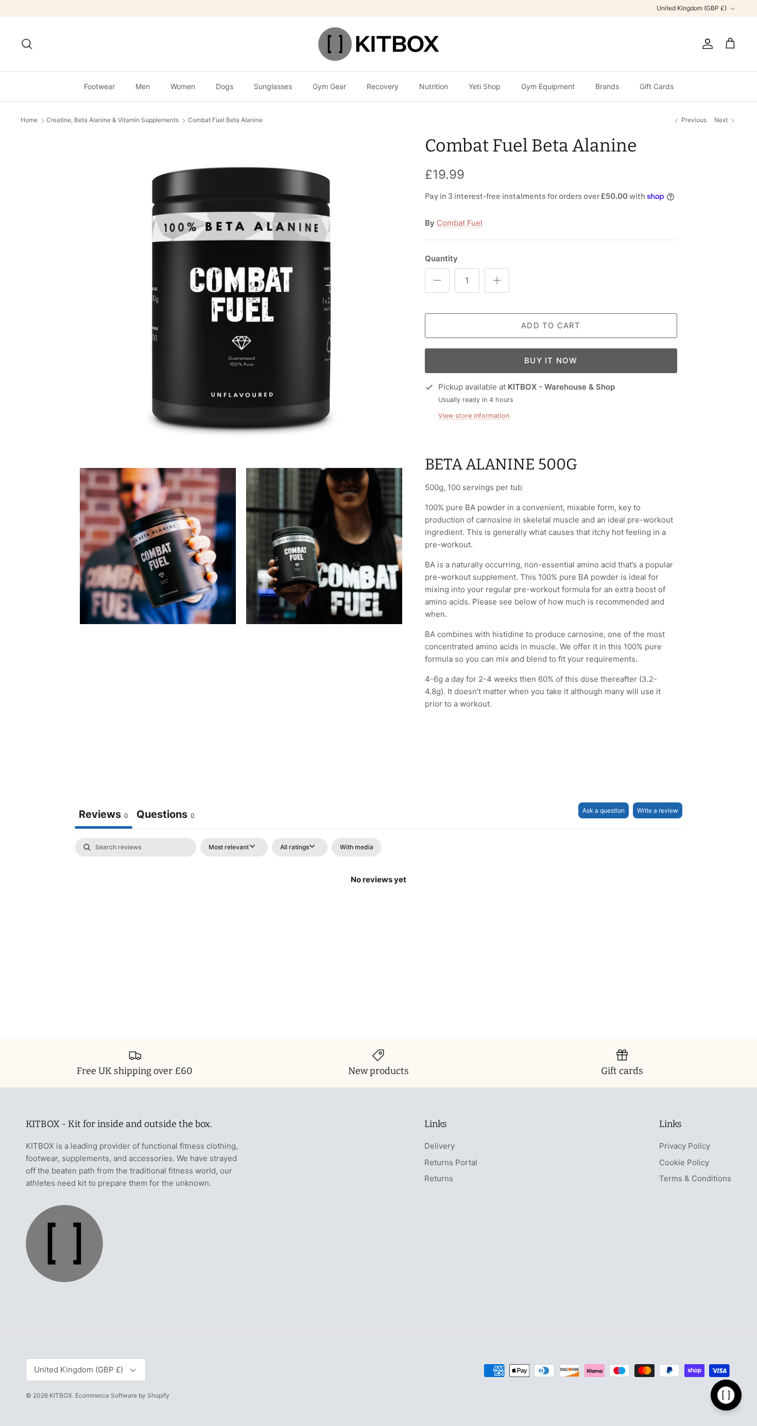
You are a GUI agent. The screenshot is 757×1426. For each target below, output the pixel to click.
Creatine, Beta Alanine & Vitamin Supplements (112, 120)
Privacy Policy (684, 1146)
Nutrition (433, 86)
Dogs (224, 86)
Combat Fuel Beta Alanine (225, 120)
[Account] (705, 44)
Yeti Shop (485, 86)
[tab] (165, 815)
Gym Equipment (548, 86)
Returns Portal (450, 1162)
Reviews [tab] (103, 814)
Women (182, 86)
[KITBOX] (378, 44)
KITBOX (60, 1395)
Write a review (657, 810)
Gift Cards (657, 86)
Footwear (99, 86)
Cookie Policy (684, 1162)
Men (142, 86)
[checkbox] (357, 847)
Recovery (383, 86)
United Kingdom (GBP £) (692, 8)
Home (29, 120)
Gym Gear (329, 86)
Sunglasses (273, 86)
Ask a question (603, 810)
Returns (438, 1178)
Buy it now (550, 360)
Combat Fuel (460, 223)
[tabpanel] (378, 914)
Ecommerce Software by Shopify (122, 1395)
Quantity (441, 258)
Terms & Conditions (695, 1178)
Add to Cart (550, 325)
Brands (607, 86)
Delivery (439, 1146)
